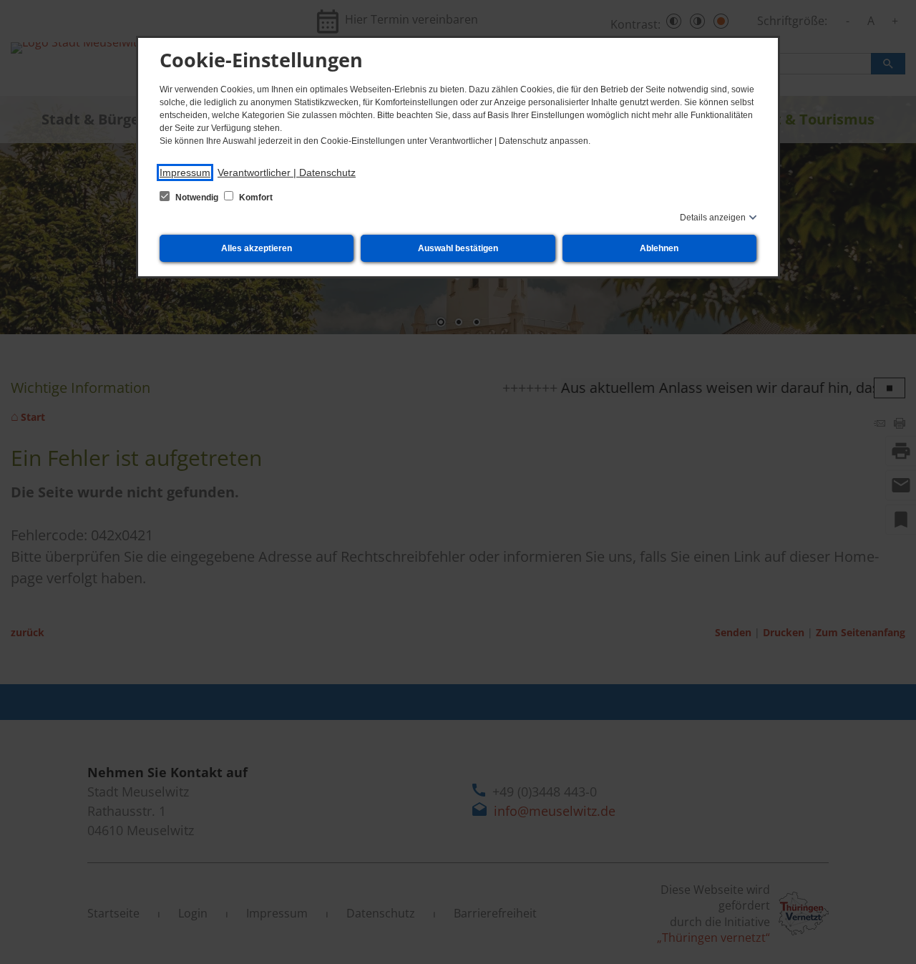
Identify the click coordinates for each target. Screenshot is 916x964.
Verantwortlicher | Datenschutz (287, 172)
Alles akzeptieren (256, 248)
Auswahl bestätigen (458, 248)
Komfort (255, 198)
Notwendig (196, 198)
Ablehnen (659, 248)
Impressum (185, 172)
